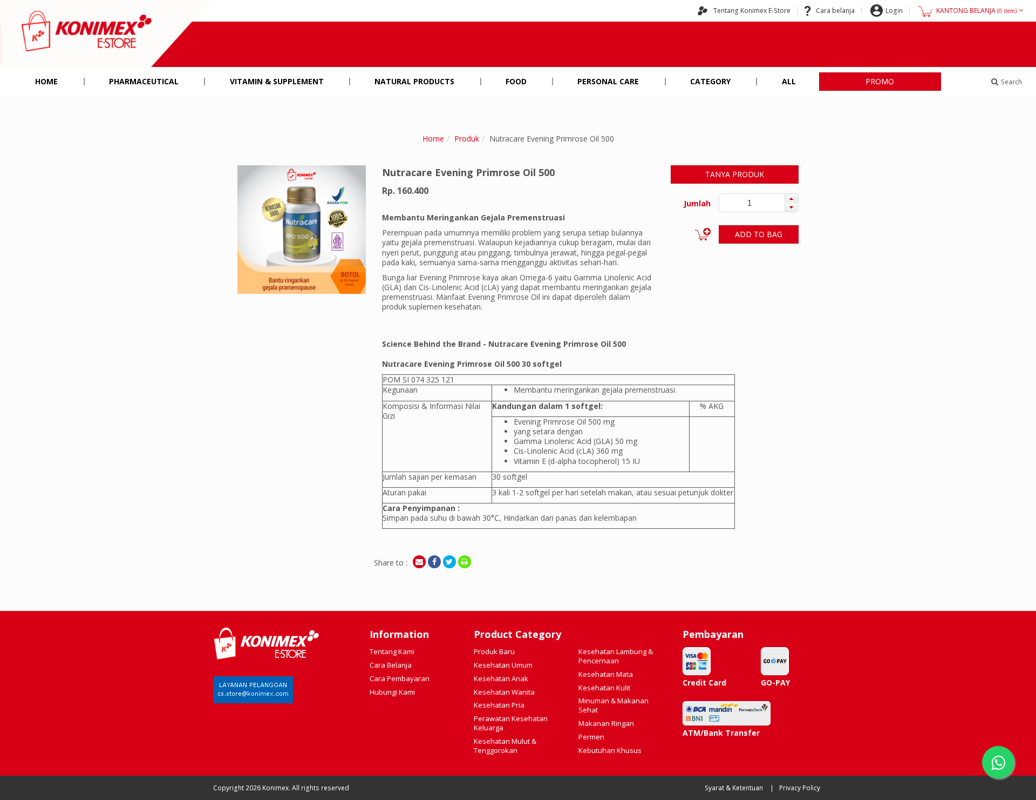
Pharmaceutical (144, 81)
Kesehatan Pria (499, 705)
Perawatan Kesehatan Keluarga (511, 723)
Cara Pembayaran (400, 678)
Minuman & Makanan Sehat (613, 705)
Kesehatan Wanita (504, 692)
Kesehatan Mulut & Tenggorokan (505, 745)
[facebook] (434, 561)
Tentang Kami (392, 651)
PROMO (879, 81)
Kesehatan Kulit (604, 688)
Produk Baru (494, 651)
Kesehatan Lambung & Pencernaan (615, 656)
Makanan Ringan (606, 723)
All (789, 81)
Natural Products (414, 81)
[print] (464, 561)
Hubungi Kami (392, 692)
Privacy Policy (799, 787)
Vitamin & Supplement (277, 81)
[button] (791, 198)
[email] (419, 561)
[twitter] (449, 561)
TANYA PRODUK (734, 174)
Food (516, 81)
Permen (591, 737)
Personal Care (608, 81)
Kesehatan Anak (501, 678)
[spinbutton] (749, 203)
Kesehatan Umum (503, 665)
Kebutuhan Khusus (610, 750)
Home (46, 81)
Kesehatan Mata (605, 674)
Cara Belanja (391, 665)
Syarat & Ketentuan (734, 787)
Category (710, 81)
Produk (466, 138)
